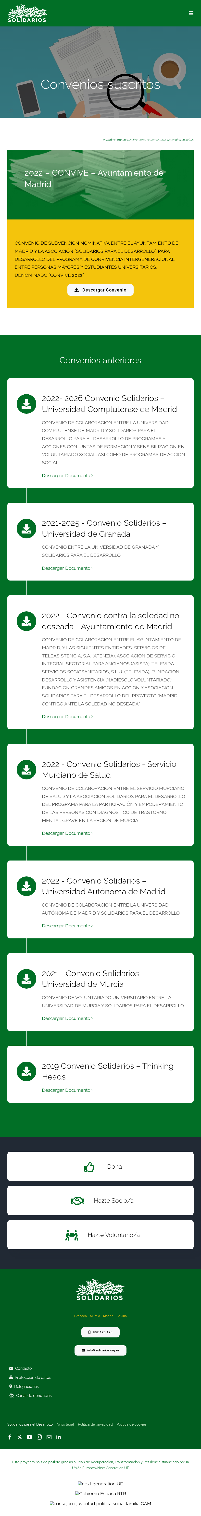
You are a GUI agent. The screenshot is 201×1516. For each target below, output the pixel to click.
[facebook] (9, 1437)
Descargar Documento (66, 475)
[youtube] (29, 1437)
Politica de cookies (132, 1424)
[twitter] (19, 1437)
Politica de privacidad (95, 1424)
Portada (108, 140)
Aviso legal (65, 1424)
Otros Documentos (151, 140)
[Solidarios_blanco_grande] (27, 6)
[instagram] (39, 1437)
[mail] (49, 1437)
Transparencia (126, 140)
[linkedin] (58, 1437)
